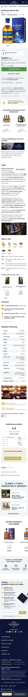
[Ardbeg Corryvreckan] (20, 280)
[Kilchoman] (20, 169)
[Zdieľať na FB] (2, 416)
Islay (25, 174)
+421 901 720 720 (6, 662)
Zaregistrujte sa (5, 60)
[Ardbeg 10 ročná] (7, 280)
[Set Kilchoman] (6, 118)
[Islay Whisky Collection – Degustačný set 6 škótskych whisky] (21, 118)
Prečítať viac (7, 678)
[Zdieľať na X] (5, 416)
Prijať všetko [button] (6, 694)
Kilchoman (3, 14)
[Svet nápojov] (1, 6)
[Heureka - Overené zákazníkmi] (3, 404)
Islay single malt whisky (12, 14)
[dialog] (14, 681)
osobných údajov (18, 616)
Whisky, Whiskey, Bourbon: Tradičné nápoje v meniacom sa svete (18, 497)
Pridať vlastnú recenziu (13, 458)
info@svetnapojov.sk (6, 664)
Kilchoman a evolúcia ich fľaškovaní (18, 508)
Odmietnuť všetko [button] (19, 694)
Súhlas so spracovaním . (12, 616)
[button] (14, 679)
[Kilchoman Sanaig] (9, 534)
